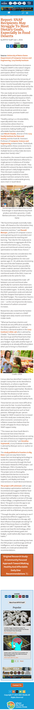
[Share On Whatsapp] (18, 46)
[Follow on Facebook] (10, 691)
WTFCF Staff (8, 40)
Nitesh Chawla (10, 134)
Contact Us (17, 685)
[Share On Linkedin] (7, 46)
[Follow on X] (17, 691)
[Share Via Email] (22, 46)
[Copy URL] (25, 46)
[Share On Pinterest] (20, 596)
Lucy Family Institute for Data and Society (16, 136)
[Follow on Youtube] (20, 691)
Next (22, 661)
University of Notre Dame (17, 55)
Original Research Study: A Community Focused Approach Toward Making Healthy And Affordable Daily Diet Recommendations (16, 565)
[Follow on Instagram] (13, 691)
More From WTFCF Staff (17, 602)
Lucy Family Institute (20, 60)
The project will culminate (11, 486)
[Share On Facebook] (11, 46)
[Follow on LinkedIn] (24, 691)
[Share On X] (15, 46)
